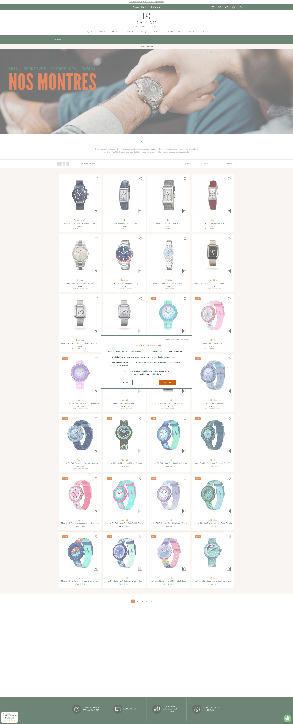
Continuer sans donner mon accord (176, 339)
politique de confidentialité (150, 374)
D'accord (167, 382)
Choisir (125, 382)
